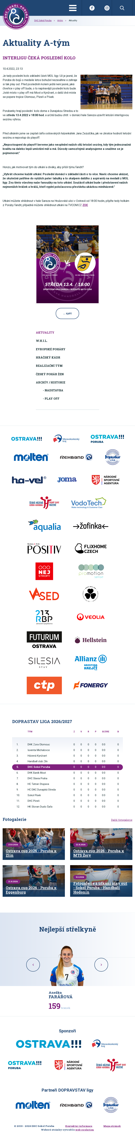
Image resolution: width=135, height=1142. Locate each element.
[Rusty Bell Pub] (90, 594)
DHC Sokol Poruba (43, 20)
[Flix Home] (90, 548)
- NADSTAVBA (53, 390)
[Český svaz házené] (44, 503)
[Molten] (31, 457)
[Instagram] (107, 8)
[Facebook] (92, 8)
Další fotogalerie (121, 820)
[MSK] (66, 439)
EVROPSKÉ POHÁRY (50, 349)
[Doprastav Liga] (112, 457)
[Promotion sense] (90, 571)
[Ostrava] (26, 439)
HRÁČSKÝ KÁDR (48, 357)
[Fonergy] (90, 685)
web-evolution (84, 1129)
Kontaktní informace (78, 1126)
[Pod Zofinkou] (90, 525)
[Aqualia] (44, 525)
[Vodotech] (88, 503)
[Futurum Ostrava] (44, 640)
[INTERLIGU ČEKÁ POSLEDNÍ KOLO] (106, 92)
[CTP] (44, 685)
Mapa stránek (112, 1126)
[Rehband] (76, 457)
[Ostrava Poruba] (107, 439)
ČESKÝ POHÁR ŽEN (50, 374)
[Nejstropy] (44, 571)
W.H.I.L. (41, 341)
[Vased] (44, 594)
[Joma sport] (67, 479)
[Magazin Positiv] (44, 548)
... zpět (67, 313)
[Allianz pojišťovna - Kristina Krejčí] (90, 662)
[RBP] (44, 617)
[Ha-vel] (29, 479)
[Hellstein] (90, 640)
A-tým (60, 20)
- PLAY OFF (51, 398)
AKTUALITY (45, 332)
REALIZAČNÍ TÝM (49, 365)
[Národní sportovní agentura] (105, 480)
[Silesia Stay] (44, 662)
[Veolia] (90, 617)
